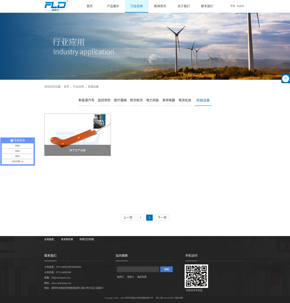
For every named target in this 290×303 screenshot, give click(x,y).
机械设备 (93, 86)
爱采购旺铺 (67, 239)
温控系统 (142, 277)
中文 (232, 6)
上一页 (127, 217)
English (240, 6)
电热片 (130, 277)
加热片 (120, 277)
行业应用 (78, 86)
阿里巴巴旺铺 (87, 239)
